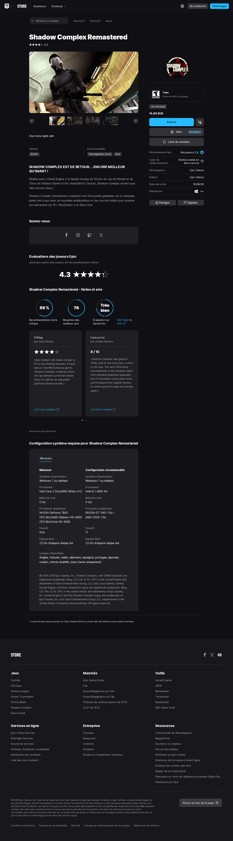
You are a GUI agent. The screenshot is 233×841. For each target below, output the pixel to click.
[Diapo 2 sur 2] (85, 420)
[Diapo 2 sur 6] (75, 120)
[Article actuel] (57, 120)
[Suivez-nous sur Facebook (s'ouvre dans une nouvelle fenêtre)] (66, 235)
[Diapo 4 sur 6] (110, 120)
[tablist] (83, 458)
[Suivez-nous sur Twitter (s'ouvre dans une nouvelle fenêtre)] (101, 235)
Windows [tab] (46, 458)
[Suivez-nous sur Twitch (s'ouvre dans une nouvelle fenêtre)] (89, 235)
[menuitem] (79, 20)
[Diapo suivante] (135, 120)
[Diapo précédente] (31, 120)
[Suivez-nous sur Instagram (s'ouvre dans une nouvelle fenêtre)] (78, 235)
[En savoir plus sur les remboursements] (202, 161)
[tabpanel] (83, 503)
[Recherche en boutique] (32, 20)
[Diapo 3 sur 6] (92, 120)
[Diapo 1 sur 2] (82, 420)
